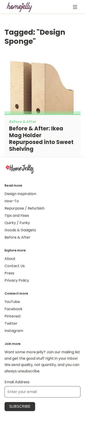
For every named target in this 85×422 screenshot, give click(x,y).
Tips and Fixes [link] (17, 215)
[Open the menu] (75, 7)
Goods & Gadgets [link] (20, 230)
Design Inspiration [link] (20, 193)
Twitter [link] (11, 323)
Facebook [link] (13, 309)
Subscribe (20, 406)
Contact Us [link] (15, 265)
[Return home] (19, 7)
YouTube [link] (12, 301)
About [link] (10, 258)
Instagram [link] (14, 330)
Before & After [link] (17, 237)
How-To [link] (12, 201)
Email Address (17, 382)
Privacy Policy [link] (17, 280)
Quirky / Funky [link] (17, 222)
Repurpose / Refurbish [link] (24, 208)
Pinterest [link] (13, 316)
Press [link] (9, 273)
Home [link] (19, 169)
